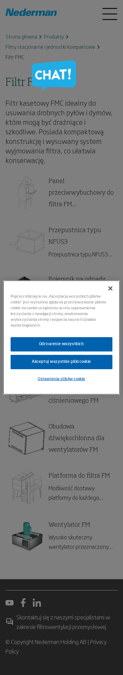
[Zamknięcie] (110, 288)
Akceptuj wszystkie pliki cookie (61, 362)
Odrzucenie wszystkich (61, 344)
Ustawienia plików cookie (61, 379)
